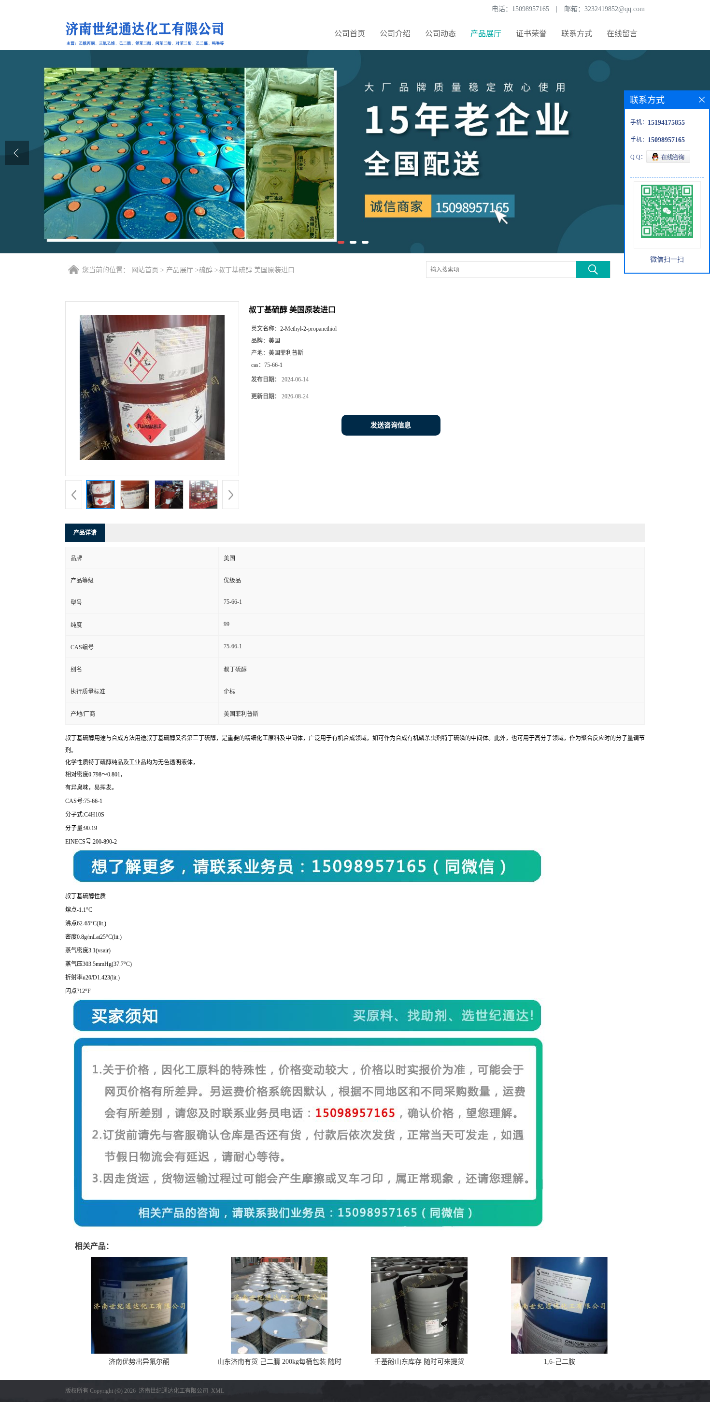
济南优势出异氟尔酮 (139, 1361)
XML (217, 1390)
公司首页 (349, 33)
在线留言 (622, 33)
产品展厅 (485, 33)
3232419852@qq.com (614, 9)
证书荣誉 (531, 33)
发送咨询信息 (390, 425)
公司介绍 (395, 33)
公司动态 (440, 33)
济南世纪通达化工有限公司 (173, 1390)
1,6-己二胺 (559, 1361)
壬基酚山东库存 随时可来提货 (419, 1361)
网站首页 (144, 270)
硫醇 (206, 270)
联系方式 (576, 33)
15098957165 (530, 9)
